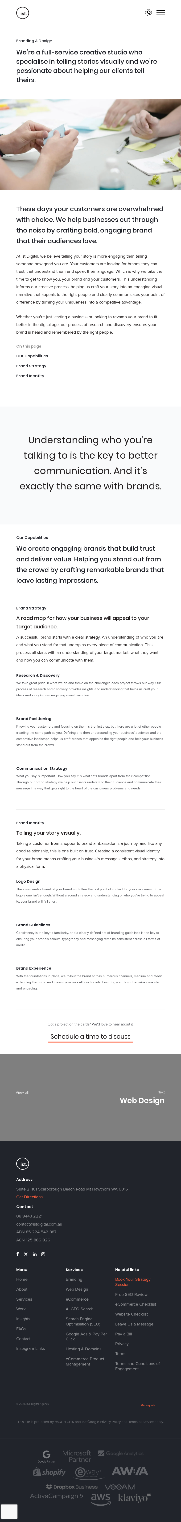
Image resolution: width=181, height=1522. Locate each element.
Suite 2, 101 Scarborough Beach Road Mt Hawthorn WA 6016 (72, 1189)
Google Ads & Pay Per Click (86, 1337)
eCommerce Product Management (85, 1361)
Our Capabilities (32, 356)
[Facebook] (17, 1254)
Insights (23, 1319)
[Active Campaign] (56, 1498)
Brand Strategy (31, 366)
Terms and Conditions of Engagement (137, 1366)
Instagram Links (30, 1348)
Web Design (77, 1289)
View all (22, 1092)
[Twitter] (26, 1254)
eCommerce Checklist (135, 1304)
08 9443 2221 (29, 1216)
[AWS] (100, 1505)
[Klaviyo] (134, 1502)
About (21, 1289)
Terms (120, 1353)
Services (24, 1299)
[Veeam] (120, 1489)
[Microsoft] (77, 1461)
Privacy (122, 1344)
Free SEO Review (131, 1294)
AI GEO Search (80, 1309)
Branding (74, 1279)
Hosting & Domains (83, 1349)
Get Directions (29, 1197)
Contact (23, 1339)
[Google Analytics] (121, 1456)
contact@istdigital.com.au (39, 1224)
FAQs (21, 1329)
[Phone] (148, 12)
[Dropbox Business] (72, 1489)
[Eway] (89, 1479)
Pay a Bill (123, 1334)
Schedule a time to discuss (91, 1036)
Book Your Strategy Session (133, 1282)
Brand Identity (30, 376)
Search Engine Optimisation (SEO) (83, 1321)
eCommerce (77, 1299)
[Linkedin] (35, 1254)
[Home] (22, 18)
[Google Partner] (46, 1462)
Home (22, 1279)
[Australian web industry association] (130, 1474)
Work (21, 1309)
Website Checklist (131, 1314)
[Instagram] (43, 1254)
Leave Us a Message (134, 1324)
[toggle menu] (160, 13)
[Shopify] (49, 1476)
